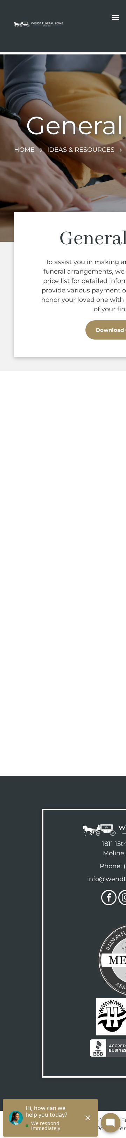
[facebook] (109, 898)
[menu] (115, 17)
